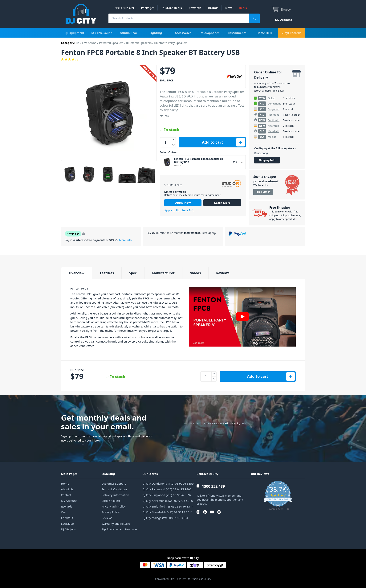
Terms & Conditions (114, 489)
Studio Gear (128, 33)
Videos (195, 273)
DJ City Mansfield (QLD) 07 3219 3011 (167, 512)
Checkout (67, 518)
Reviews (222, 273)
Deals (243, 8)
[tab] (76, 273)
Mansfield (273, 131)
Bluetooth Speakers (139, 43)
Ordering (108, 474)
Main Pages (69, 474)
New (228, 8)
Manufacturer (163, 273)
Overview (76, 273)
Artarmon (273, 125)
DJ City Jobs (68, 529)
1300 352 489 (124, 8)
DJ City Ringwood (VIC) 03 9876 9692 (167, 495)
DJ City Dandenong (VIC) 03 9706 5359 (168, 483)
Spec (133, 273)
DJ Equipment (74, 33)
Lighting (156, 33)
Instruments (237, 33)
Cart (63, 512)
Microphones (210, 33)
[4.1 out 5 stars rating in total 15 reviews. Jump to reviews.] (183, 59)
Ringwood (273, 109)
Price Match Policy (114, 506)
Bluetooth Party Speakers (170, 43)
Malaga (272, 136)
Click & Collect (111, 501)
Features (107, 273)
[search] (178, 18)
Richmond (273, 114)
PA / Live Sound (101, 33)
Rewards (195, 8)
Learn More (222, 202)
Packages (147, 8)
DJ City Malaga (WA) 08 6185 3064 (165, 518)
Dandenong (274, 103)
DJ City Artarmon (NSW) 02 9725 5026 (167, 501)
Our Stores (150, 474)
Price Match (263, 192)
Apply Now (183, 202)
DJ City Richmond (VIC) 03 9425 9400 (167, 489)
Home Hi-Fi (264, 33)
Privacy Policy (232, 423)
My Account (283, 20)
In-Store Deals (171, 8)
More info (125, 240)
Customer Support (114, 483)
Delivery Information (115, 495)
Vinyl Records (291, 33)
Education (67, 523)
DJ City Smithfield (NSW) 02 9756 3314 (167, 506)
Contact (66, 495)
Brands (213, 8)
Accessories (183, 33)
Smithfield (273, 120)
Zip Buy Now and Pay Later (119, 529)
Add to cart (212, 142)
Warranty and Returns (116, 523)
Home (65, 483)
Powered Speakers (111, 43)
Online (271, 98)
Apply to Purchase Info (179, 210)
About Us (67, 489)
